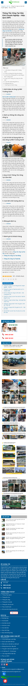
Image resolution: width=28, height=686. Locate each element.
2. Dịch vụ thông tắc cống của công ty (13, 73)
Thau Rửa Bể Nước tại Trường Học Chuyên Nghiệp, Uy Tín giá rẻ (15, 524)
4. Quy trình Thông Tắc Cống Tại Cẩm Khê (13, 79)
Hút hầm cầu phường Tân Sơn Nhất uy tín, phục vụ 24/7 (15, 551)
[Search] (26, 2)
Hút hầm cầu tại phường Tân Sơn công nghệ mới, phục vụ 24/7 (15, 542)
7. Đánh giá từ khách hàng (10, 85)
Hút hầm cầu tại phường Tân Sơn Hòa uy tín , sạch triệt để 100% (16, 547)
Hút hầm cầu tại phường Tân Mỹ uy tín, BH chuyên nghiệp (15, 533)
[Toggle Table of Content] (22, 68)
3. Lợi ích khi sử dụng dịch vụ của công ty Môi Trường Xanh (14, 75)
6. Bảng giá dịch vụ (8, 83)
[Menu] (2, 2)
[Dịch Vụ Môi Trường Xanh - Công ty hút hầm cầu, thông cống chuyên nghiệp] (14, 2)
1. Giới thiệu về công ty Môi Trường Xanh (12, 70)
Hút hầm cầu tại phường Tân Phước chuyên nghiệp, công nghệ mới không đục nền (15, 538)
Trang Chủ (3, 6)
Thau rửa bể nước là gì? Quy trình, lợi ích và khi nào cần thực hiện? (15, 520)
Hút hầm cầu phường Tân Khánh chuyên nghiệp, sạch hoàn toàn (15, 529)
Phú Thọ (8, 6)
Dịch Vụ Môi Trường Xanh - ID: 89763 (17, 684)
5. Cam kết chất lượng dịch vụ (11, 81)
